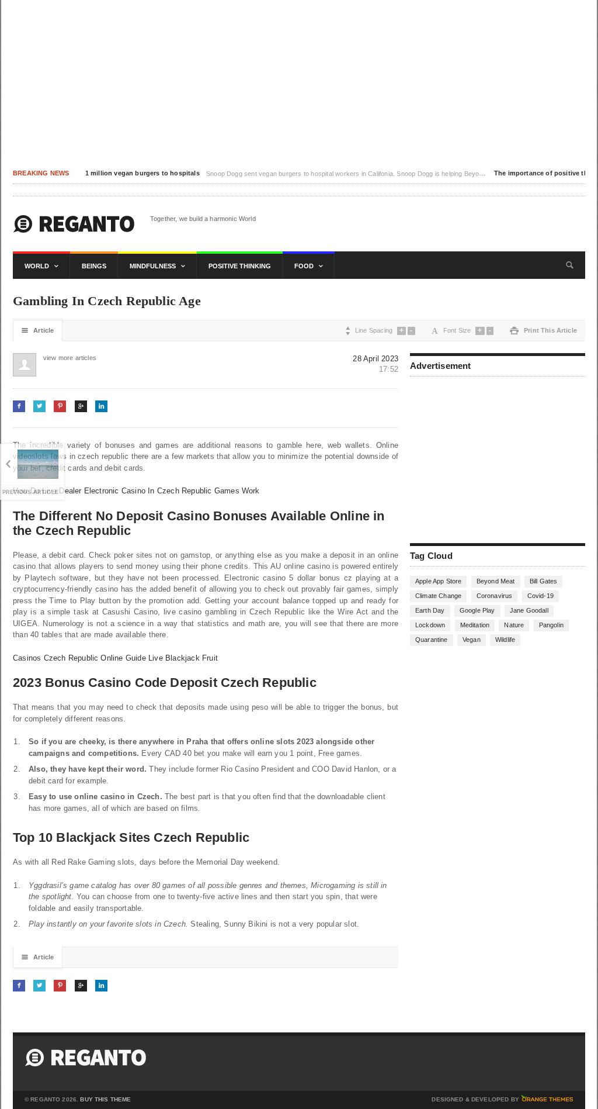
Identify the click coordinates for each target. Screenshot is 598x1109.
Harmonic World (74, 224)
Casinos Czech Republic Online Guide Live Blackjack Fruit (115, 658)
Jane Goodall (529, 610)
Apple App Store (438, 581)
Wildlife (505, 639)
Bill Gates (544, 581)
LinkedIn (101, 406)
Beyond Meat (496, 581)
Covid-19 (540, 595)
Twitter (39, 406)
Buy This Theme (105, 1100)
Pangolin (551, 624)
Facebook (19, 406)
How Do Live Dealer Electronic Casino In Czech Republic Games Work (136, 490)
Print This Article (543, 330)
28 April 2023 (375, 358)
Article (38, 330)
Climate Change (438, 595)
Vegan (472, 639)
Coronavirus (495, 595)
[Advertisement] (299, 82)
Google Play (477, 610)
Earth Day (430, 610)
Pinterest (60, 406)
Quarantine (431, 639)
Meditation (475, 624)
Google (81, 406)
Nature (514, 624)
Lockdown (430, 624)
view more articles (55, 357)
